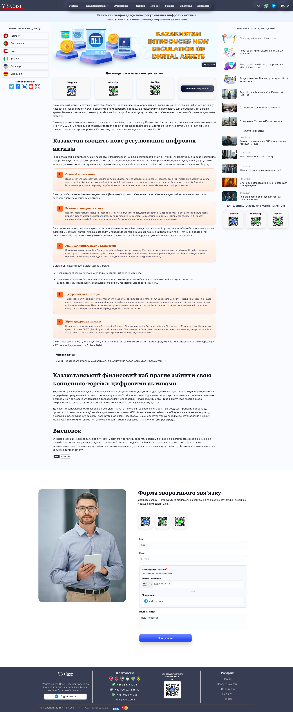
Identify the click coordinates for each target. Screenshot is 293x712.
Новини (140, 5)
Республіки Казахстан (92, 105)
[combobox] (147, 584)
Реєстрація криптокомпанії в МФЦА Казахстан (261, 52)
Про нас (155, 5)
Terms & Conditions (100, 708)
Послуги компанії (96, 5)
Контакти (203, 5)
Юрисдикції (121, 5)
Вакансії (169, 5)
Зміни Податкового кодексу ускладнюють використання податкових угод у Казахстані (109, 360)
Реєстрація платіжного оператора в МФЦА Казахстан (261, 66)
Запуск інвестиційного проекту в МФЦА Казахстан (264, 80)
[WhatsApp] (162, 521)
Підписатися (68, 696)
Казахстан (65, 456)
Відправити (165, 638)
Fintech (73, 5)
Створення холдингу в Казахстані (260, 107)
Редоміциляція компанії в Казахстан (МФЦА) (262, 94)
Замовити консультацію (197, 88)
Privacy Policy (84, 708)
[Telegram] (145, 521)
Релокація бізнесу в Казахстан (258, 38)
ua (283, 5)
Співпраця (186, 5)
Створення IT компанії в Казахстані (261, 121)
